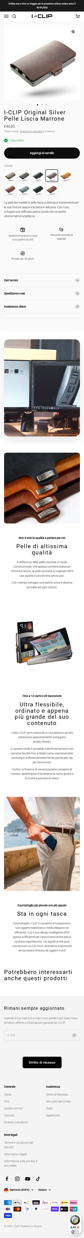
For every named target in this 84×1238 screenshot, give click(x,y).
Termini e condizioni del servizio (18, 1145)
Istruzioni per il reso (58, 1101)
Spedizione (53, 1115)
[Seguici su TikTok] (38, 1179)
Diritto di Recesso (57, 1094)
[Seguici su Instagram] (17, 1179)
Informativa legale (15, 1154)
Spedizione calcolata (31, 131)
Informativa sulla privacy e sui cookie (20, 1163)
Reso (49, 1108)
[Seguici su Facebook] (7, 1179)
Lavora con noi (13, 1108)
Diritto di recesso (42, 1062)
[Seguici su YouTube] (27, 1179)
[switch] (75, 1232)
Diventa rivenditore (16, 1122)
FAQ (6, 1101)
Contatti (9, 1115)
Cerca (7, 1094)
